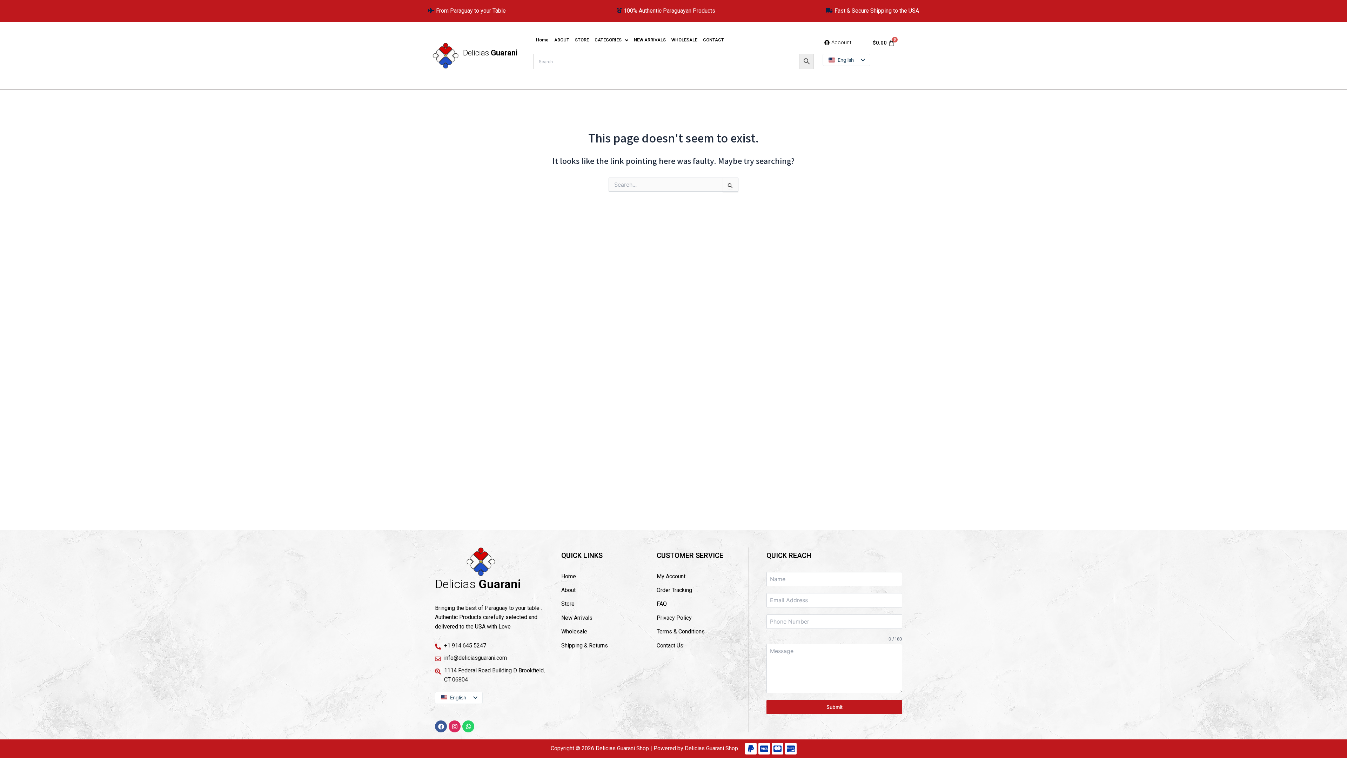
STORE (582, 39)
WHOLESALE (684, 39)
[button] (611, 40)
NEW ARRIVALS (650, 39)
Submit (834, 707)
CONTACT (713, 39)
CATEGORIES (608, 39)
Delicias (490, 52)
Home (542, 39)
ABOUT (561, 39)
